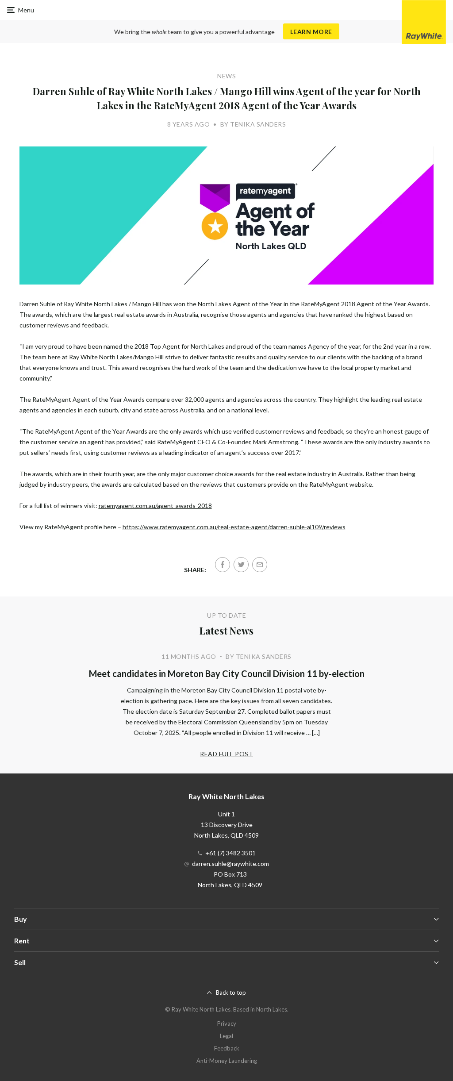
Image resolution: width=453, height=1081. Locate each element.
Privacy (226, 1023)
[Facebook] (222, 564)
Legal (226, 1035)
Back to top (231, 992)
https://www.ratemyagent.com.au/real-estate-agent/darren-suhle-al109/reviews (234, 527)
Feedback (226, 1048)
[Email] (259, 564)
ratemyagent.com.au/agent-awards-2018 (155, 505)
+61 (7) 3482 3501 (230, 853)
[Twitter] (241, 564)
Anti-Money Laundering (226, 1060)
